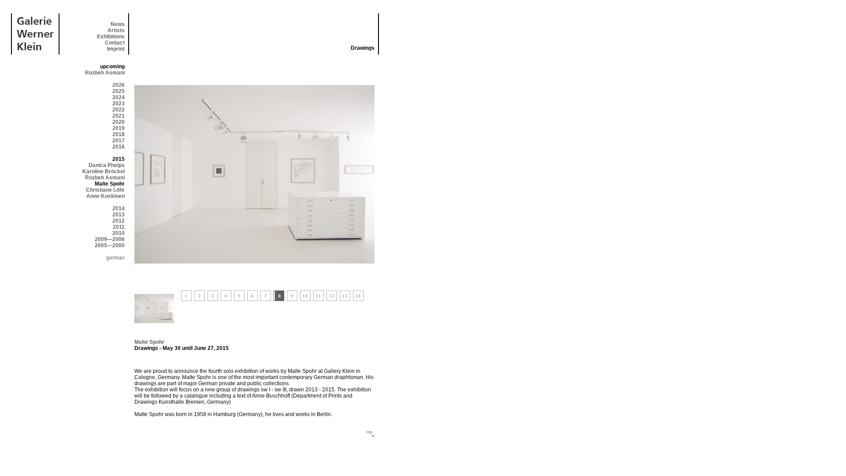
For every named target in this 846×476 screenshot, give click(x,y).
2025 (118, 91)
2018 (118, 134)
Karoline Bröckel (103, 171)
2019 (118, 128)
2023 (118, 103)
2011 (119, 227)
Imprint (116, 49)
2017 (118, 141)
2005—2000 (110, 245)
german (115, 258)
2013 (118, 215)
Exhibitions (111, 36)
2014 (118, 208)
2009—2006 (110, 239)
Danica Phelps (107, 165)
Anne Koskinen (105, 196)
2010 (118, 233)
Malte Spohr (149, 342)
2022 (118, 110)
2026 (118, 85)
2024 (118, 97)
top (369, 432)
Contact (115, 43)
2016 (118, 147)
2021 (118, 116)
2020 (118, 122)
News (118, 24)
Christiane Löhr (105, 190)
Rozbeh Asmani (105, 73)
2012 (118, 221)
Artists (116, 30)
